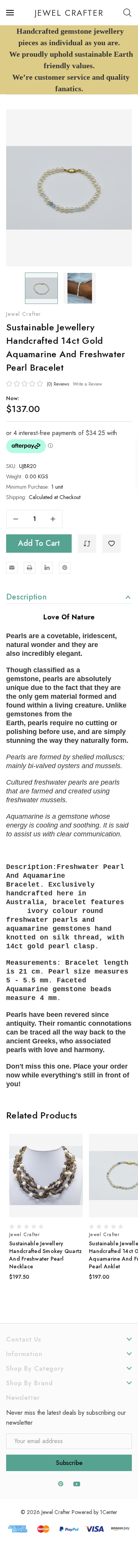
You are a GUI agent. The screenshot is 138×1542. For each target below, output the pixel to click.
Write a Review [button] (87, 384)
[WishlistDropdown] (111, 543)
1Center (108, 1512)
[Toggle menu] (10, 12)
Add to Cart (39, 543)
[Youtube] (76, 1484)
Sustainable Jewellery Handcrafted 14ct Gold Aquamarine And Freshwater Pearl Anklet (45, 1255)
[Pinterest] (65, 567)
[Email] (12, 567)
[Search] (127, 12)
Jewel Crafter (23, 314)
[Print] (29, 567)
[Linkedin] (47, 567)
